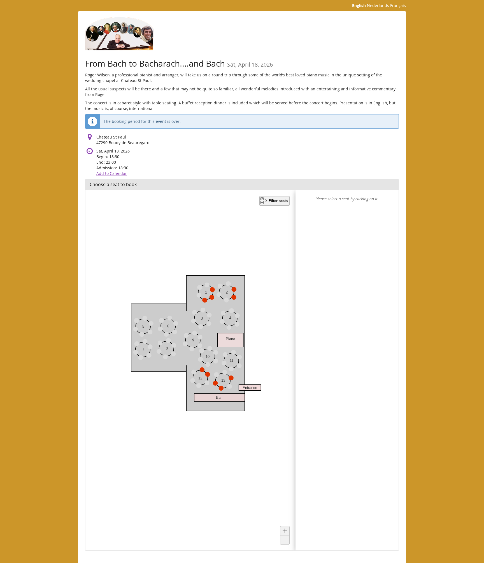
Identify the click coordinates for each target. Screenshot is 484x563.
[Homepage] (119, 33)
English (359, 5)
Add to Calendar (111, 173)
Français (398, 5)
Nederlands (378, 5)
